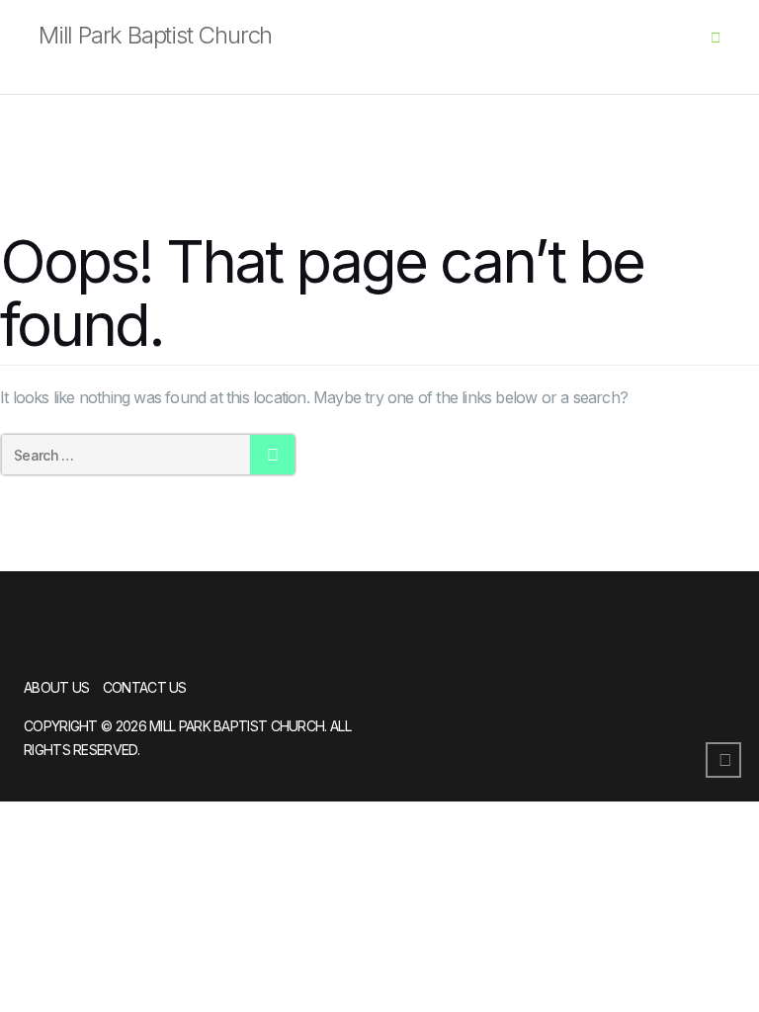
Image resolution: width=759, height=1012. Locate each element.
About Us (56, 687)
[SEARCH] (272, 454)
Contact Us (145, 687)
